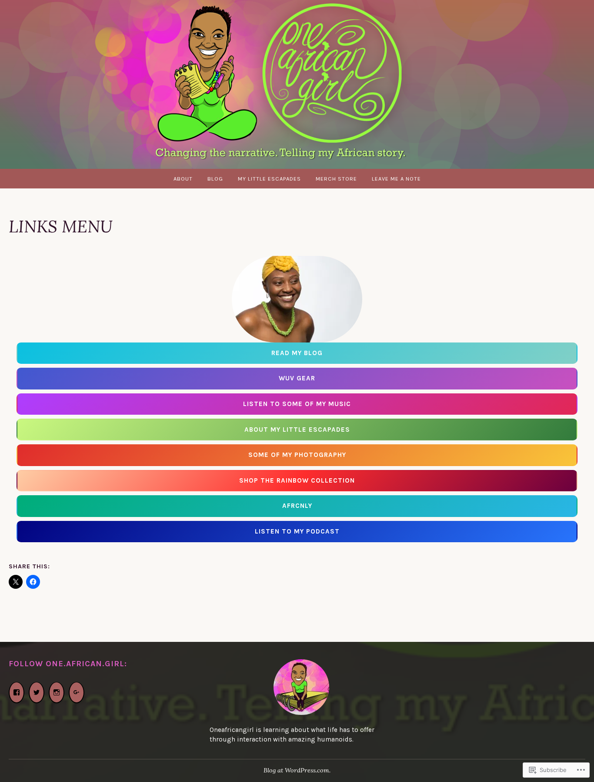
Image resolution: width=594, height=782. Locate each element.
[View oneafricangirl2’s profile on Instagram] (56, 692)
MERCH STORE (336, 178)
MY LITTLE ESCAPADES (269, 178)
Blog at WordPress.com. (297, 770)
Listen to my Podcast (297, 531)
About (183, 178)
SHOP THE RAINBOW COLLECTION (297, 480)
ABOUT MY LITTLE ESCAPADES (297, 429)
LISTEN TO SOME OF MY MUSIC (297, 404)
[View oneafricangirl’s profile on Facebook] (16, 692)
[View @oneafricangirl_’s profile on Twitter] (36, 692)
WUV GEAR (297, 378)
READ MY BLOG (297, 353)
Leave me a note (396, 178)
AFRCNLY (297, 506)
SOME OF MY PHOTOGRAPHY (297, 455)
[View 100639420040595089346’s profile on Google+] (76, 692)
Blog (215, 178)
